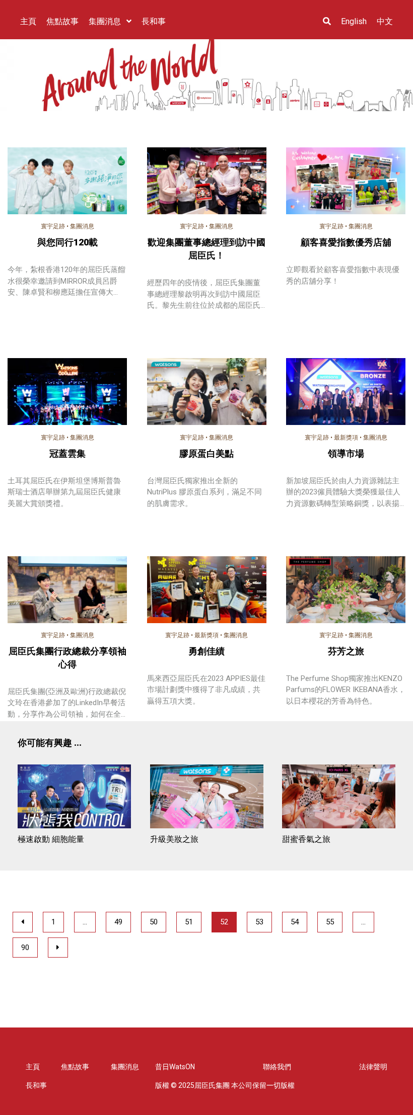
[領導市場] (345, 393)
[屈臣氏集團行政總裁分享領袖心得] (67, 597)
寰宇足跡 (53, 226)
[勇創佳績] (206, 591)
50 (154, 921)
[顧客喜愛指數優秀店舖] (345, 182)
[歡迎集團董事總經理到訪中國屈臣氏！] (206, 182)
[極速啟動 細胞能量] (74, 797)
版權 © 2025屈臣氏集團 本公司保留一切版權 (225, 1085)
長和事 (36, 1085)
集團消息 (82, 226)
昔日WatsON (175, 1067)
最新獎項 (346, 437)
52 (224, 921)
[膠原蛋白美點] (206, 393)
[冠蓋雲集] (67, 393)
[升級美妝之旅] (206, 797)
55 (330, 921)
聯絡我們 (277, 1067)
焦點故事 (75, 1067)
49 (118, 921)
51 (189, 921)
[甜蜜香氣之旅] (338, 797)
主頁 (33, 1067)
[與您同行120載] (67, 182)
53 (259, 921)
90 (25, 947)
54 (295, 921)
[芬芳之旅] (345, 591)
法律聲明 (373, 1067)
